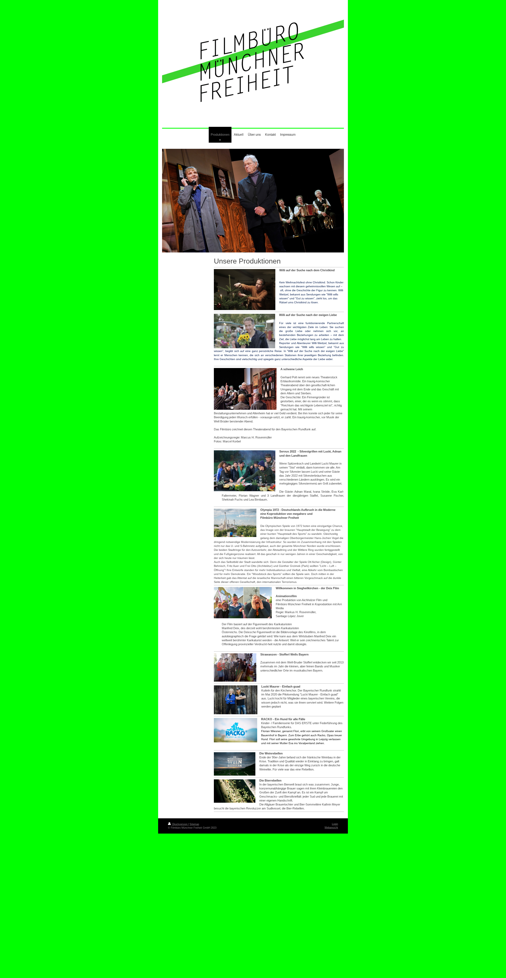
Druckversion (180, 824)
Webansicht (331, 827)
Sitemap (194, 824)
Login (335, 823)
